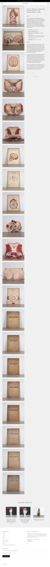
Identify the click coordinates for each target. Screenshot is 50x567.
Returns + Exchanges (5, 541)
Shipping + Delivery (5, 540)
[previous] (3, 514)
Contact (3, 533)
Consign (3, 536)
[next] (47, 514)
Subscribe (6, 556)
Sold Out (36, 76)
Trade (3, 538)
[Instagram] (27, 543)
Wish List (3, 543)
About (3, 535)
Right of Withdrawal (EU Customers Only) (8, 544)
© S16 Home (4, 564)
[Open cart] (48, 3)
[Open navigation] (2, 3)
